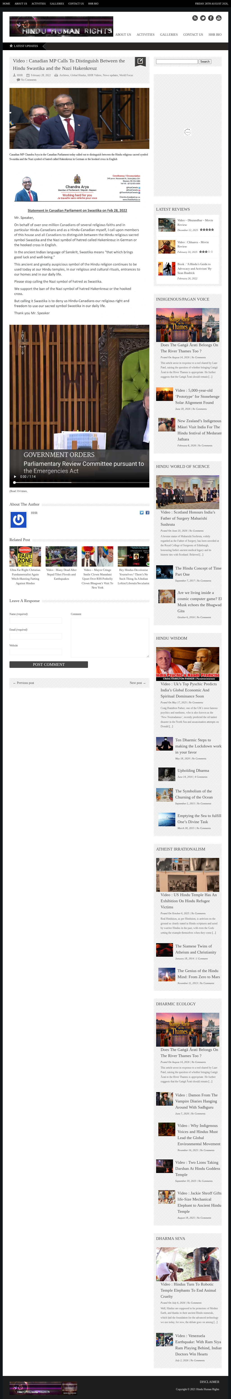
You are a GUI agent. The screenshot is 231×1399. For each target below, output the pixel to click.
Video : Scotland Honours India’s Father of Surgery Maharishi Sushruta (188, 518)
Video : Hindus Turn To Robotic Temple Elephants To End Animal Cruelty (188, 1290)
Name (18, 614)
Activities (39, 3)
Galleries (57, 3)
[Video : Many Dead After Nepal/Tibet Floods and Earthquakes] (61, 556)
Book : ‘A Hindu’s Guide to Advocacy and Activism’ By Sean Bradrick (195, 268)
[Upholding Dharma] (166, 774)
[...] (210, 376)
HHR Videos (95, 75)
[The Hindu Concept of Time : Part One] (164, 572)
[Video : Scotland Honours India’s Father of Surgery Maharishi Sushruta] (190, 492)
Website (13, 645)
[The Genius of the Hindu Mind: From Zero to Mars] (166, 974)
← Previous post (23, 683)
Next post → (138, 683)
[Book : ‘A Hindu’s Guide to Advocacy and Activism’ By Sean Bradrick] (166, 269)
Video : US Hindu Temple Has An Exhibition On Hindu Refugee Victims (189, 901)
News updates (110, 75)
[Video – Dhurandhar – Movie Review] (166, 225)
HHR (34, 513)
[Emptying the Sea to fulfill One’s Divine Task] (166, 819)
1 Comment (202, 958)
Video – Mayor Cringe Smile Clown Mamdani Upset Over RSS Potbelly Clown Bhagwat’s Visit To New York (97, 578)
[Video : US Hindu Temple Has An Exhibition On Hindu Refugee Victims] (190, 875)
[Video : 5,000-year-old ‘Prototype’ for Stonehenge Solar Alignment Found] (164, 394)
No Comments (29, 79)
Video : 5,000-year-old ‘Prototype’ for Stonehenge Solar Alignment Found (197, 396)
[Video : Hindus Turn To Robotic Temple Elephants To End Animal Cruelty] (190, 1264)
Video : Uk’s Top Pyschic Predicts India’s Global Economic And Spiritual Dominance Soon (189, 690)
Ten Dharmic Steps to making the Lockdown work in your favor (198, 746)
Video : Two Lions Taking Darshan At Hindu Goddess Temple (197, 1168)
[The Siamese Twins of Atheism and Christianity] (164, 950)
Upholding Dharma (193, 770)
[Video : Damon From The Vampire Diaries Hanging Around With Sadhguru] (164, 1099)
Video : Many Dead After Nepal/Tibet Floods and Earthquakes (61, 574)
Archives (64, 75)
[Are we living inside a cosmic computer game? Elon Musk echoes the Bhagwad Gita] (166, 596)
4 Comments (201, 776)
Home (6, 3)
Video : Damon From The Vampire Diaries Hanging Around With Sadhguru (196, 1101)
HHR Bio (93, 3)
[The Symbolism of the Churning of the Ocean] (164, 795)
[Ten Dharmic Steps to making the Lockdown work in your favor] (164, 744)
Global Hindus (78, 75)
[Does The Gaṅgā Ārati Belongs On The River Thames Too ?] (190, 325)
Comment (76, 614)
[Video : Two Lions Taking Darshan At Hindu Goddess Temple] (164, 1166)
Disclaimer (209, 1382)
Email (18, 629)
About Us (21, 3)
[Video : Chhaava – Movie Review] (166, 247)
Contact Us (76, 3)
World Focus (126, 75)
